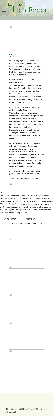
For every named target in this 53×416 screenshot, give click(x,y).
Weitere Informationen (20, 223)
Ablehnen (30, 219)
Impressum (37, 223)
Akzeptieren (10, 219)
